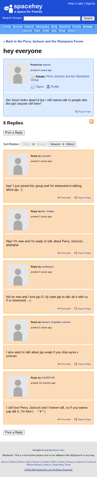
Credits (45, 462)
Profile (55, 86)
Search (88, 18)
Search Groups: (12, 18)
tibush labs (59, 450)
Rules (21, 462)
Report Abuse (34, 464)
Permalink (66, 198)
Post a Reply (14, 132)
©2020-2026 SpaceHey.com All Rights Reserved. (48, 470)
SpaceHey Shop (62, 464)
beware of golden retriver (56, 322)
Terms (61, 462)
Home (7, 26)
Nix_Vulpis (48, 211)
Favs (37, 30)
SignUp (90, 3)
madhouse (48, 266)
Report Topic (84, 112)
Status (47, 464)
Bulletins (64, 26)
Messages (42, 26)
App (54, 30)
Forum (77, 26)
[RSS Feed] (91, 121)
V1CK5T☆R (48, 377)
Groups (88, 26)
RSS (53, 462)
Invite (45, 30)
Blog (54, 26)
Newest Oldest (62, 144)
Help (71, 3)
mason (47, 64)
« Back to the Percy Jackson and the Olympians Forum (43, 41)
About (71, 30)
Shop (62, 30)
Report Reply (84, 198)
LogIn (79, 3)
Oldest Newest (34, 144)
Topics (40, 86)
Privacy (70, 462)
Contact (90, 462)
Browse (18, 26)
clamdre (46, 156)
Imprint (80, 462)
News (13, 462)
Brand (36, 462)
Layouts (27, 30)
